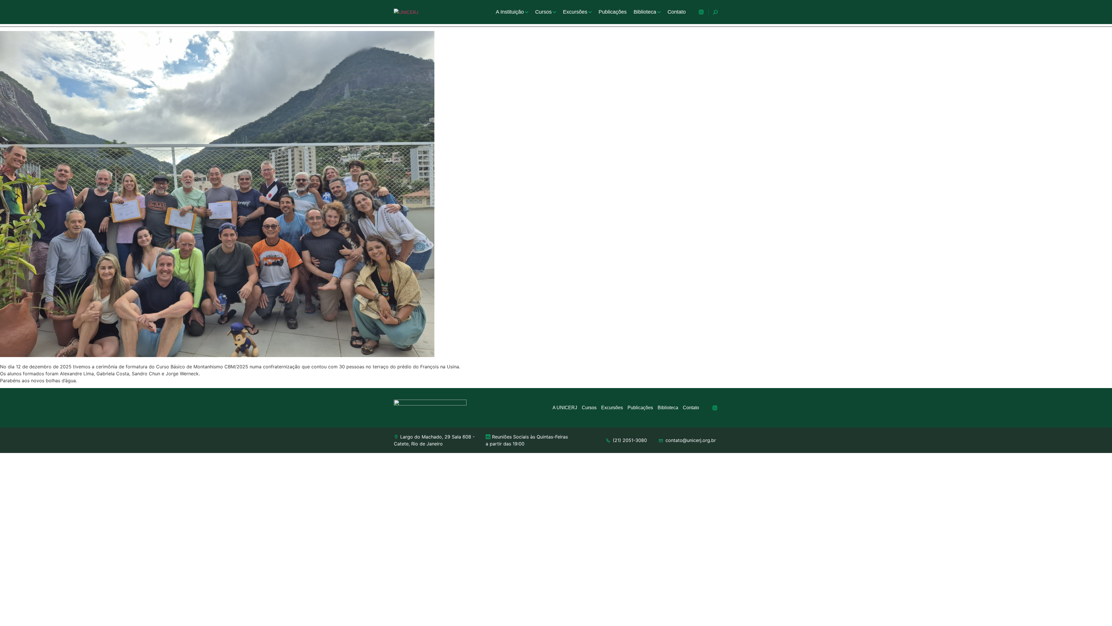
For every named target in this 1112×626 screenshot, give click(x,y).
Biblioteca (645, 12)
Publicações (613, 12)
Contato (676, 12)
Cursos (543, 12)
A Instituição (510, 12)
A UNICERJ (565, 407)
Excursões (575, 12)
